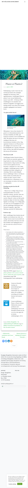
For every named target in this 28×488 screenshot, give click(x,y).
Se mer (14, 345)
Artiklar (9, 322)
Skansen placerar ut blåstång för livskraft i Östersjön (20, 335)
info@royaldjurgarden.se (7, 383)
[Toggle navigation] (24, 2)
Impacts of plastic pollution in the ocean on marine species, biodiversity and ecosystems (13, 272)
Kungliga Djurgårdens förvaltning (17, 360)
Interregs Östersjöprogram (19, 366)
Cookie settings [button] (12, 484)
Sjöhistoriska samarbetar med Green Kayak (7, 335)
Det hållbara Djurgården (10, 1)
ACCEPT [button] (19, 483)
